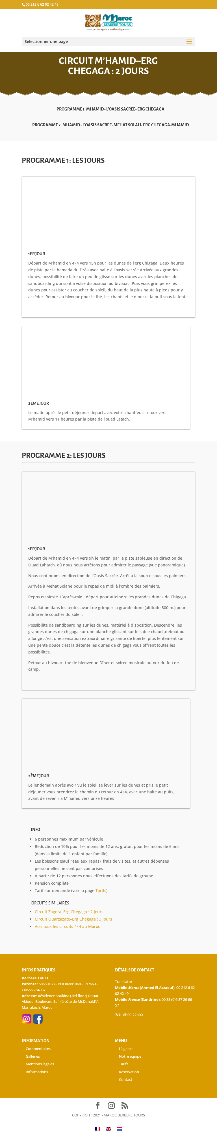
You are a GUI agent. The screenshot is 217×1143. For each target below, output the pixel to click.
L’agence (126, 1048)
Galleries (33, 1056)
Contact (125, 1079)
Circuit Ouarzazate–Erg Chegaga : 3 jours (73, 919)
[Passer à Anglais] (108, 1128)
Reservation (129, 1071)
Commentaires (38, 1048)
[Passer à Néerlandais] (119, 1128)
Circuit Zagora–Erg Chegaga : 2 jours (69, 911)
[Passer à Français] (97, 1128)
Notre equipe (130, 1056)
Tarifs (101, 890)
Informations (37, 1071)
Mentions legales (40, 1063)
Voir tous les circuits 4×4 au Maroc (67, 926)
